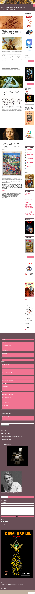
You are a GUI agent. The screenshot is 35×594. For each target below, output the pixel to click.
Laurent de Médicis (4, 195)
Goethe (25, 200)
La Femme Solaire (4, 353)
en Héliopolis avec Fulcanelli (5, 9)
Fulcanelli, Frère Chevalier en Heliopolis (7, 367)
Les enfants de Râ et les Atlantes (6, 388)
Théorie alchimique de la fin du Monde (7, 394)
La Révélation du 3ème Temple (5, 358)
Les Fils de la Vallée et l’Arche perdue (6, 413)
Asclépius (8, 193)
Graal (27, 200)
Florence (13, 194)
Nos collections (12, 9)
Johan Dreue (28, 204)
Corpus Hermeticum (18, 193)
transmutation (32, 214)
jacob (28, 201)
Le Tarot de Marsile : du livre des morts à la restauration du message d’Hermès (11, 145)
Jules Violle (27, 205)
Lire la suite (4, 65)
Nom (3, 502)
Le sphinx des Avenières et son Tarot (7, 347)
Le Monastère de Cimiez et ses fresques (7, 408)
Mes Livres (3, 339)
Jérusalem (30, 206)
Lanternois (29, 207)
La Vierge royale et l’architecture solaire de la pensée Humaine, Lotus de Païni (11, 436)
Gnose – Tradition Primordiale (21, 7)
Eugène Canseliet (28, 196)
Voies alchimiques (15, 141)
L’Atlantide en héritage (5, 350)
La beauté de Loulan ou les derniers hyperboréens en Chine (30, 166)
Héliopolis (26, 201)
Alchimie (26, 193)
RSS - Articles (3, 524)
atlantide (26, 194)
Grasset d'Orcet (30, 200)
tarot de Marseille (13, 196)
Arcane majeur (4, 193)
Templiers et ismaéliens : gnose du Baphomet (30, 155)
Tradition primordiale (5, 89)
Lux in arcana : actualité (13, 7)
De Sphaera (9, 194)
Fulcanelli (27, 199)
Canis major (12, 193)
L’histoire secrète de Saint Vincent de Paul (6, 410)
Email (3, 504)
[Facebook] (25, 329)
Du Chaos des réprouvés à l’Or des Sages (7, 372)
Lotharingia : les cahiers (5, 416)
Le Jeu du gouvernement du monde (6, 439)
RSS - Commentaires (27, 299)
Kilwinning (26, 207)
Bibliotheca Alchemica (5, 405)
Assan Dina (29, 193)
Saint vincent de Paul (27, 211)
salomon (31, 211)
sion (29, 212)
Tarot (11, 141)
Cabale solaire (4, 141)
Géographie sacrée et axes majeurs (7, 389)
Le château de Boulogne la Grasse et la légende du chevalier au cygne (30, 158)
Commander (6, 7)
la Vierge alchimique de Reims (6, 399)
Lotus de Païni (4, 342)
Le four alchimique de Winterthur (7, 378)
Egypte (31, 195)
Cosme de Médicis (4, 194)
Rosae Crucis (3, 361)
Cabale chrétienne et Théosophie (6, 345)
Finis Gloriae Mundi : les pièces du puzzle (7, 380)
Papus (30, 209)
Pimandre (3, 196)
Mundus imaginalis (29, 149)
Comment (4, 506)
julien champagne (27, 206)
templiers (30, 213)
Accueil (2, 7)
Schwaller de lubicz (27, 212)
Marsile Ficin (10, 195)
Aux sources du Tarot (5, 348)
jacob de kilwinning (28, 202)
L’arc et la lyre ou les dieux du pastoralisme (11, 32)
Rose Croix (29, 210)
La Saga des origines (4, 383)
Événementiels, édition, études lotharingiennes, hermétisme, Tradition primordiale (12, 584)
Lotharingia (31, 207)
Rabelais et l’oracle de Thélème (5, 433)
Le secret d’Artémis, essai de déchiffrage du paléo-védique (11, 92)
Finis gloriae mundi (27, 197)
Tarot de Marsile (4, 197)
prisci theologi (8, 196)
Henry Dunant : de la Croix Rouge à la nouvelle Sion (9, 400)
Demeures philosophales (28, 195)
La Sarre (3, 419)
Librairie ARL (2, 391)
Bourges (28, 194)
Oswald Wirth (27, 209)
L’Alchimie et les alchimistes (6, 364)
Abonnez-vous (30, 256)
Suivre (21, 496)
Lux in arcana (4, 30)
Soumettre (17, 516)
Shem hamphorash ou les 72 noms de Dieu (30, 152)
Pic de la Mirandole (15, 195)
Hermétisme (8, 141)
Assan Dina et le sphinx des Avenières (7, 369)
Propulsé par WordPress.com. (4, 588)
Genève (31, 199)
